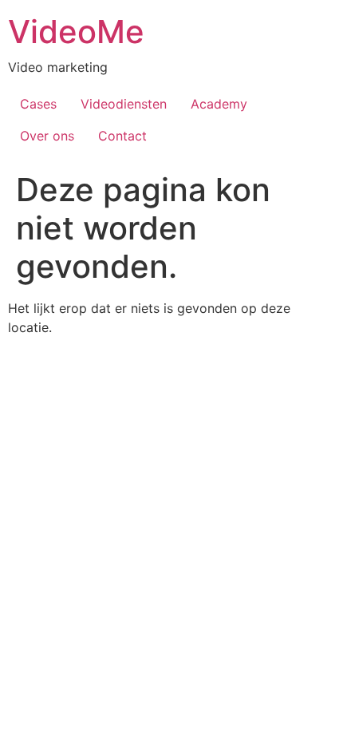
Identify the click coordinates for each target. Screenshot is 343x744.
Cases (38, 104)
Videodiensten (124, 104)
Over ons (47, 136)
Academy (219, 104)
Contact (122, 136)
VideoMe (76, 31)
